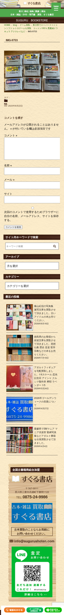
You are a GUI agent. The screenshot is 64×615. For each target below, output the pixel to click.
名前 (8, 165)
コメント (10, 135)
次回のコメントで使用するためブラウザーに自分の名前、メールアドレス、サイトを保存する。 (31, 216)
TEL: (32, 497)
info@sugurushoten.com (34, 540)
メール (9, 179)
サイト (8, 194)
